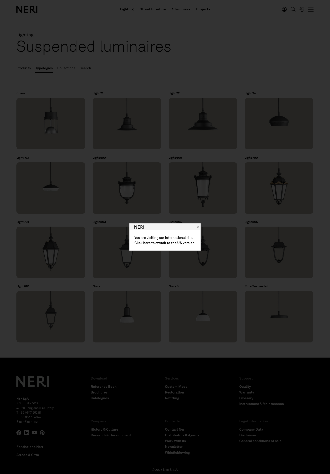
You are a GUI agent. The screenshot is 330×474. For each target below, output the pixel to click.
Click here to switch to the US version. (165, 243)
